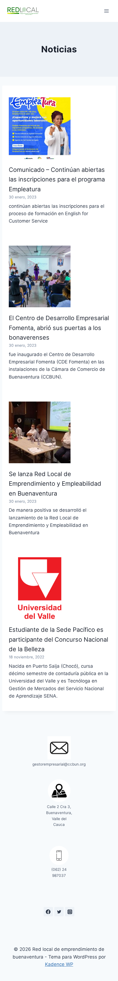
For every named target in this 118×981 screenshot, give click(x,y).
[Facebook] (48, 911)
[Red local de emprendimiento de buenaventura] (23, 10)
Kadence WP (59, 964)
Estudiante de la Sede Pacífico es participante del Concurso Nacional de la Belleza (58, 639)
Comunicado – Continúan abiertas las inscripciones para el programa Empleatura (57, 179)
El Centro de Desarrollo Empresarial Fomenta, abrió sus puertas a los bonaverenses (59, 327)
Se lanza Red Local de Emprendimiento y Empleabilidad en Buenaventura (55, 483)
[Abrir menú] (106, 11)
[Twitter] (59, 911)
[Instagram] (69, 911)
